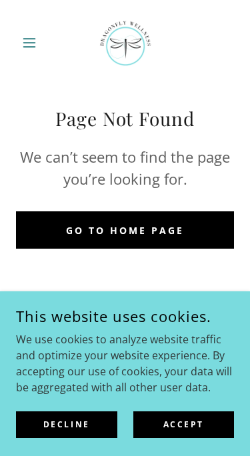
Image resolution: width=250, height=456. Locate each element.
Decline (66, 424)
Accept (183, 424)
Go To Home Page (125, 230)
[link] (125, 42)
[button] (32, 42)
